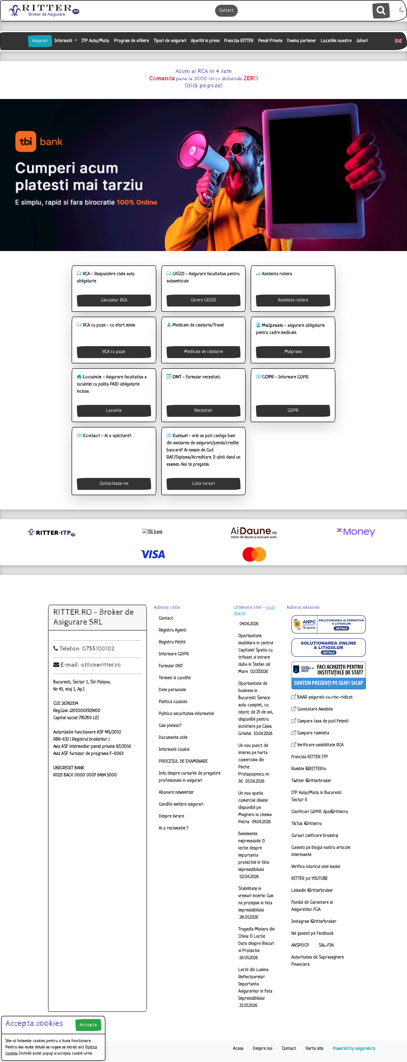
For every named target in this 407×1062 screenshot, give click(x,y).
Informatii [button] (64, 41)
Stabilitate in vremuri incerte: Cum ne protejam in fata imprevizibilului (256, 903)
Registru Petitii (172, 642)
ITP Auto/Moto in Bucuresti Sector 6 (316, 796)
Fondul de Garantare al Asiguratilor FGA (312, 906)
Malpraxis (293, 351)
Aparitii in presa (205, 41)
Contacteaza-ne (114, 483)
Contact (226, 10)
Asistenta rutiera (293, 300)
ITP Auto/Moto (95, 41)
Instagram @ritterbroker (313, 921)
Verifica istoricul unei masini (315, 866)
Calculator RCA (114, 300)
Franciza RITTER (239, 41)
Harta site (314, 1048)
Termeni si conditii (175, 678)
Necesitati (203, 410)
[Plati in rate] (152, 532)
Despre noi (262, 1048)
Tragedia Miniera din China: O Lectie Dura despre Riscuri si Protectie (256, 944)
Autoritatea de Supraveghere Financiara (317, 961)
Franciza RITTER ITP (309, 757)
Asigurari (40, 41)
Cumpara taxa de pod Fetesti (322, 721)
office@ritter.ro (101, 665)
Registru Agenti (172, 630)
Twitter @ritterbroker (311, 781)
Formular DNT (171, 666)
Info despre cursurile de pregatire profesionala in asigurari (189, 777)
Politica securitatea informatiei (186, 713)
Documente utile (173, 737)
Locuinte (114, 410)
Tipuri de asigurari (170, 41)
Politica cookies (173, 702)
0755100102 (98, 648)
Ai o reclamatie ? (173, 828)
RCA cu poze (113, 351)
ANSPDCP (300, 945)
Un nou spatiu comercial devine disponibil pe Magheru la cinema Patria (255, 808)
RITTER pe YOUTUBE (309, 878)
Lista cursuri (203, 483)
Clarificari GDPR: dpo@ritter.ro (319, 812)
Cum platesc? (170, 725)
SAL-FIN (326, 945)
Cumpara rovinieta (312, 733)
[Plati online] (356, 532)
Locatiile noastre (336, 41)
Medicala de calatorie (203, 351)
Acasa (238, 1048)
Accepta (88, 1025)
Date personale (172, 690)
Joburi (362, 41)
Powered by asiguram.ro (354, 1048)
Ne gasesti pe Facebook (312, 933)
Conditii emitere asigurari (181, 804)
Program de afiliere (131, 41)
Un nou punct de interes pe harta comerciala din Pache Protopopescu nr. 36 (253, 763)
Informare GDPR (174, 654)
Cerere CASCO (203, 300)
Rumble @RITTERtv (308, 769)
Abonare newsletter (176, 792)
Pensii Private (270, 41)
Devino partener (301, 41)
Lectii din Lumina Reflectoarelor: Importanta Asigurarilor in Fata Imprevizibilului (255, 987)
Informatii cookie (174, 749)
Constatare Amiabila (314, 709)
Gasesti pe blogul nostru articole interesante (320, 851)
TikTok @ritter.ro (306, 823)
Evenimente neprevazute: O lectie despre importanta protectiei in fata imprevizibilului (253, 856)
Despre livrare (171, 816)
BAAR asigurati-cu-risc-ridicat (324, 697)
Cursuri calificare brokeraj (314, 835)
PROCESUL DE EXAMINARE (183, 761)
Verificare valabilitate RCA (320, 745)
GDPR (293, 410)
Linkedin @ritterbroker (312, 890)
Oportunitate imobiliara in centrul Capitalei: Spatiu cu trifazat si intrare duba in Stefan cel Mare (255, 654)
